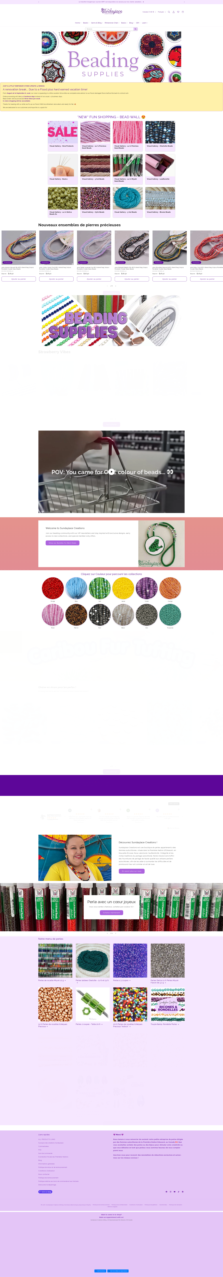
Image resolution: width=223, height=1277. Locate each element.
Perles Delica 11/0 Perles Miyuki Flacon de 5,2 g (164, 981)
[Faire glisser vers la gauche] (107, 286)
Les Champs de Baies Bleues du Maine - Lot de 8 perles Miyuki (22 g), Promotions (130, 393)
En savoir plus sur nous (131, 871)
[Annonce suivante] (184, 2)
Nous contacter (43, 1174)
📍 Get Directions (100, 1271)
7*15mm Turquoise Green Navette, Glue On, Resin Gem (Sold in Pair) (23, 741)
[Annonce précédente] (39, 2)
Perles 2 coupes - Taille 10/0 (88, 1024)
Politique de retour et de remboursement (52, 1167)
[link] (63, 136)
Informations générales (46, 1164)
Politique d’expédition (151, 1204)
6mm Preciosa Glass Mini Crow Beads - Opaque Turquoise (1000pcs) (169, 741)
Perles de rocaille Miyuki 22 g (51, 980)
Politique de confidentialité (119, 1204)
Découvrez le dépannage (47, 1185)
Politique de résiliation (175, 1204)
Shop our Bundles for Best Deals (62, 543)
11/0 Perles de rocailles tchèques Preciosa (52, 1025)
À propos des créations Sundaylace (50, 1143)
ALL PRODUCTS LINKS (46, 1139)
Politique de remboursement (48, 1178)
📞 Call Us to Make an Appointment (118, 1271)
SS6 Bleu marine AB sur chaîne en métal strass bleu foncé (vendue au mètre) (18, 393)
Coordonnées (163, 1204)
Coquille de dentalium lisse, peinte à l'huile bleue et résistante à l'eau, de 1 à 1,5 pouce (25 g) (169, 393)
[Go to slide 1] (122, 824)
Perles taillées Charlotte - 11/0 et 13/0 (92, 980)
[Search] (135, 29)
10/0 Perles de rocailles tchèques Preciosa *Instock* (127, 1025)
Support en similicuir (85, 1070)
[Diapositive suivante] (116, 933)
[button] (169, 12)
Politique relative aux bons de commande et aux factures (58, 1181)
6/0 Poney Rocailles (122, 1070)
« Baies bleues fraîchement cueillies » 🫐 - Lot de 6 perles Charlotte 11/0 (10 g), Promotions (93, 393)
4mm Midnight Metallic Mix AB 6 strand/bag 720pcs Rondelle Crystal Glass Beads (131, 268)
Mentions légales (112, 1206)
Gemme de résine (120, 1112)
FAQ (39, 1150)
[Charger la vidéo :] (111, 472)
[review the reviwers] (91, 807)
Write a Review (174, 802)
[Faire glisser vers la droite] (116, 286)
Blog (40, 1160)
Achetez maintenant (111, 913)
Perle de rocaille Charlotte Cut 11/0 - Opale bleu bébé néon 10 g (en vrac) (54, 393)
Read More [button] (80, 820)
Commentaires (43, 1146)
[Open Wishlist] (178, 12)
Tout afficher (111, 291)
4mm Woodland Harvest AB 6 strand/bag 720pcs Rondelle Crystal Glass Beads (168, 268)
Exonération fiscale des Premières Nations (53, 1157)
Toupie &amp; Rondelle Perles (164, 1024)
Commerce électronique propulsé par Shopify (77, 1205)
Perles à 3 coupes (120, 980)
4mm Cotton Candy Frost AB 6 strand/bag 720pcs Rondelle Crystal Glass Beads (55, 268)
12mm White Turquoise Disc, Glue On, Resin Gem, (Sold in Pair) (118, 741)
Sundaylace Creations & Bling (55, 1205)
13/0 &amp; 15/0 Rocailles (49, 1070)
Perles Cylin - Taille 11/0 (48, 1112)
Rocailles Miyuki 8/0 (159, 1070)
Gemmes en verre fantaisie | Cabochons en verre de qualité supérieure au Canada (92, 1114)
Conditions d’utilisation (136, 1204)
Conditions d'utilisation (46, 1171)
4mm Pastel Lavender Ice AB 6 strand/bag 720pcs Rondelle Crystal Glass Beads (93, 268)
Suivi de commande (45, 1153)
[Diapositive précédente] (107, 933)
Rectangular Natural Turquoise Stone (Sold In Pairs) (66, 741)
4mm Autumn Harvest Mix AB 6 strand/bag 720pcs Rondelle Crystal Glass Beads (18, 268)
